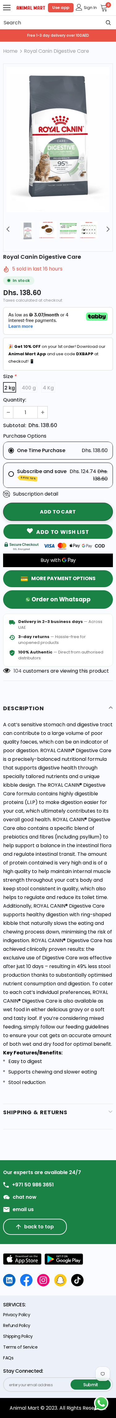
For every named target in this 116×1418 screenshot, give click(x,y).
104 (18, 670)
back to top (39, 1226)
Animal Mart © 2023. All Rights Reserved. (58, 1408)
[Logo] (30, 7)
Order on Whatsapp (61, 599)
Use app (60, 7)
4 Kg (48, 387)
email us (23, 1209)
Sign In (90, 7)
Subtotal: (14, 425)
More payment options (63, 578)
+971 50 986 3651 (33, 1185)
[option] (58, 139)
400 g (29, 387)
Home (10, 51)
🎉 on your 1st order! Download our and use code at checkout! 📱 (56, 354)
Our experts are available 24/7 (42, 1172)
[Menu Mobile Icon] (7, 7)
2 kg (9, 387)
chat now (25, 1197)
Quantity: (14, 399)
